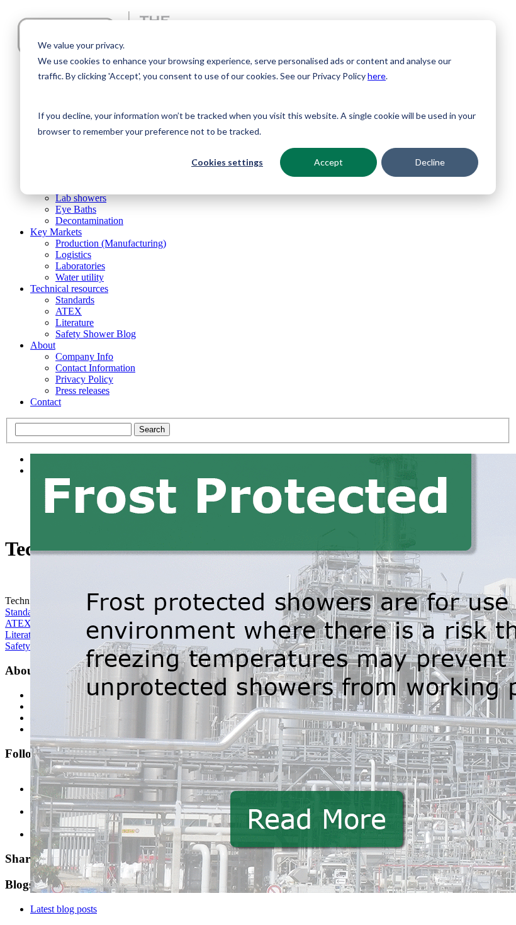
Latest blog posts (63, 909)
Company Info (84, 356)
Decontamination (89, 220)
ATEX (68, 311)
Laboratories (80, 266)
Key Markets (56, 232)
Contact (45, 401)
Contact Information (95, 367)
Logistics (73, 254)
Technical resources (69, 288)
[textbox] (73, 429)
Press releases (82, 390)
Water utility (79, 277)
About (42, 345)
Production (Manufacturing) (110, 243)
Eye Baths (75, 209)
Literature (74, 322)
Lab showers (80, 198)
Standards (74, 299)
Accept (328, 162)
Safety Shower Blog (95, 333)
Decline (430, 162)
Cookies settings (227, 162)
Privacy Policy (84, 379)
